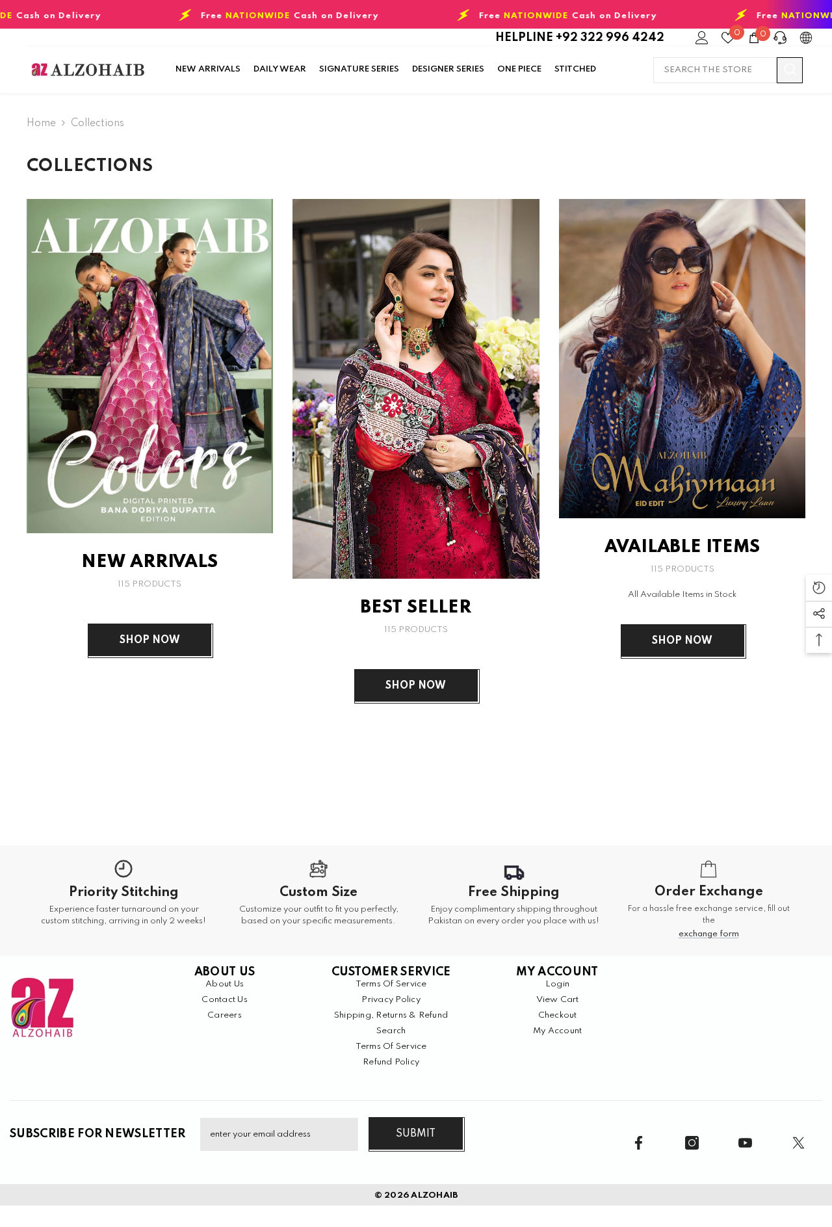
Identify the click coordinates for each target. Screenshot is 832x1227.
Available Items (682, 547)
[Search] (728, 70)
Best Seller (416, 608)
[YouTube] (745, 1143)
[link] (123, 900)
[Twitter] (798, 1143)
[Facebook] (638, 1143)
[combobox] (715, 70)
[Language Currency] (806, 37)
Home (41, 123)
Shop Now (150, 640)
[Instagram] (692, 1143)
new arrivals (149, 562)
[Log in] (702, 37)
